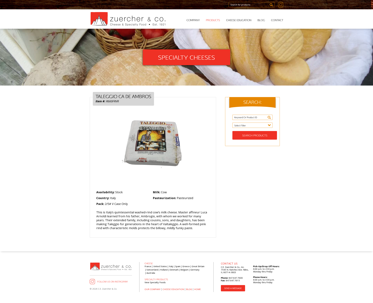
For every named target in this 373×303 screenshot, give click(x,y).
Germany (194, 269)
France (148, 266)
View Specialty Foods (155, 282)
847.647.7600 (235, 277)
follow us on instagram (112, 281)
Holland (164, 269)
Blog (261, 20)
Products (213, 20)
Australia (150, 272)
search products (254, 135)
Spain (177, 266)
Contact (277, 20)
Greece (186, 266)
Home (197, 289)
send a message (233, 288)
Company (193, 20)
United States (160, 266)
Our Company (153, 289)
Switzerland (152, 269)
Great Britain (198, 266)
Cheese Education (238, 20)
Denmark (173, 269)
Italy (171, 266)
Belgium (184, 269)
